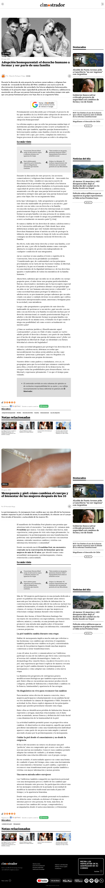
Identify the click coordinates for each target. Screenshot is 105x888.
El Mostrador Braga (9, 506)
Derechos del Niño (28, 413)
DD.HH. (19, 413)
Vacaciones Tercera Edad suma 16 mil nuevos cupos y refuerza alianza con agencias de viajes (33, 153)
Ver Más (87, 125)
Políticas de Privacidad (38, 869)
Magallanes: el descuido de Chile (86, 121)
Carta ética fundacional (39, 865)
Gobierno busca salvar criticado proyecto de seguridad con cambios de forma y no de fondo (86, 98)
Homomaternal (45, 413)
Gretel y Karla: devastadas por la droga (45, 431)
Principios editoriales (38, 867)
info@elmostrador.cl (14, 869)
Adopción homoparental (8, 413)
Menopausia (17, 824)
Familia (36, 413)
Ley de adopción (55, 413)
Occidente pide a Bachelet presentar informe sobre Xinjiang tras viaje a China (62, 432)
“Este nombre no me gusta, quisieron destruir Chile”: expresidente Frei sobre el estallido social (58, 153)
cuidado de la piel (7, 824)
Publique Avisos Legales (61, 866)
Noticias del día (82, 158)
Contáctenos (58, 868)
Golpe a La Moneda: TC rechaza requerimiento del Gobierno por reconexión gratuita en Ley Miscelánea (58, 163)
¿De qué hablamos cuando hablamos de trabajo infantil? (26, 431)
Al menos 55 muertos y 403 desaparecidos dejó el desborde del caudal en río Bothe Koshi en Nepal (86, 184)
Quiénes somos (36, 864)
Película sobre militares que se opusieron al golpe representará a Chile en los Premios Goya (88, 195)
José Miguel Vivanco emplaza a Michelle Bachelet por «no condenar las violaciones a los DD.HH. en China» (8, 432)
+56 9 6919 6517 (5, 869)
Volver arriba (4, 880)
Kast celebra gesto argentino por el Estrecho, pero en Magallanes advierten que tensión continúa (32, 164)
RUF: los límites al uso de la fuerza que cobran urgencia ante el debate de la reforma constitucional (87, 115)
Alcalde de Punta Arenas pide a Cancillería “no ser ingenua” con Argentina (88, 72)
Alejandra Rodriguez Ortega (17, 76)
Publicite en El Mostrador (61, 864)
